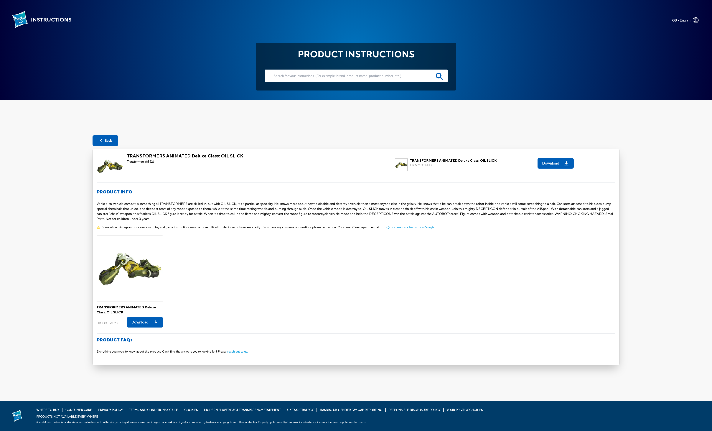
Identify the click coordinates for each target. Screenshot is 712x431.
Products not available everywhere (67, 417)
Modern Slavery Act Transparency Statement (242, 410)
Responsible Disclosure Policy (414, 410)
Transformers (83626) (141, 162)
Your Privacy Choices (465, 410)
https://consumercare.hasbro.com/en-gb (407, 227)
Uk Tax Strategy (300, 410)
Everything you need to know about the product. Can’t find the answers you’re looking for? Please (162, 351)
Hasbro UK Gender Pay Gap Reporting (351, 410)
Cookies (191, 410)
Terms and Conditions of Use (153, 410)
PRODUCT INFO (114, 192)
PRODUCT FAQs (115, 340)
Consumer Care (78, 410)
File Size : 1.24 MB (421, 165)
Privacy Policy (110, 410)
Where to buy (47, 410)
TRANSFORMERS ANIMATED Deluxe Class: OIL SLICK (185, 156)
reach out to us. (237, 351)
